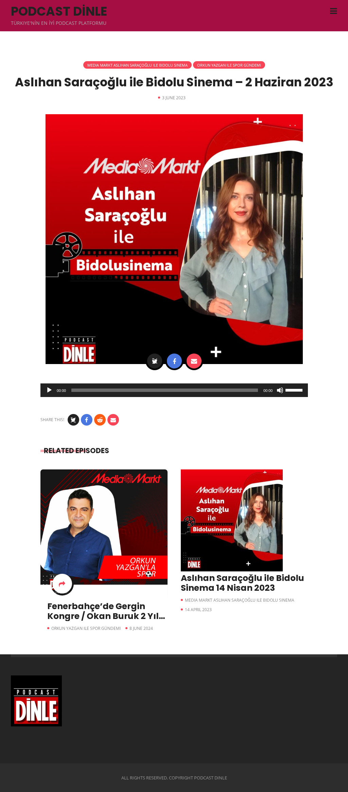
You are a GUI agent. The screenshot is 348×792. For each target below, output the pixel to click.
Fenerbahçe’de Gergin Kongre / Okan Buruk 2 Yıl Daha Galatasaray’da (103, 616)
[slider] (294, 389)
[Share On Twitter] (154, 361)
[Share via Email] (194, 361)
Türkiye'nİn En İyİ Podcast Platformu (58, 23)
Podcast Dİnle (59, 11)
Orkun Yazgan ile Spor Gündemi (229, 65)
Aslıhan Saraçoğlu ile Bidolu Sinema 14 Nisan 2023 (242, 583)
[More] (62, 583)
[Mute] (280, 390)
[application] (174, 390)
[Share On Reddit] (100, 420)
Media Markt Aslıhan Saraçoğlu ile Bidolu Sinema (137, 65)
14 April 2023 (198, 610)
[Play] (49, 390)
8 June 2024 (141, 628)
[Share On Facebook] (174, 361)
